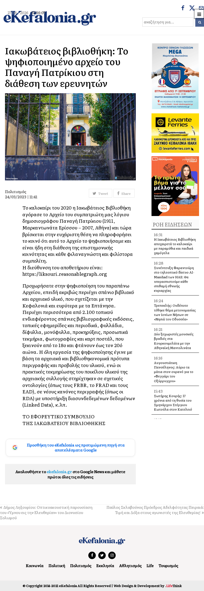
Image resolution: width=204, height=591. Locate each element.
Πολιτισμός (80, 565)
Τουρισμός (168, 565)
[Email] (201, 8)
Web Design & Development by (148, 585)
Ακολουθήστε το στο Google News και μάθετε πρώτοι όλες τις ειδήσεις (70, 474)
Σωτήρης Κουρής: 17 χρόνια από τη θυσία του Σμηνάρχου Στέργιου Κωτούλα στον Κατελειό (173, 402)
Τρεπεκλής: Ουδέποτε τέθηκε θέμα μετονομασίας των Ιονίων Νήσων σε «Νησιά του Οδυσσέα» (175, 312)
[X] (192, 8)
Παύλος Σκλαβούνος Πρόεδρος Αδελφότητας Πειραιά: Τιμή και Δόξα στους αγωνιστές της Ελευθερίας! (155, 509)
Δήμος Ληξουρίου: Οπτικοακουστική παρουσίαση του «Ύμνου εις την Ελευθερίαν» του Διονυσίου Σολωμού (46, 512)
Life (150, 565)
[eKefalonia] (50, 17)
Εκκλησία (105, 565)
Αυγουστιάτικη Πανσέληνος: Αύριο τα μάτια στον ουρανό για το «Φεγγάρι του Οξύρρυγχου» (173, 371)
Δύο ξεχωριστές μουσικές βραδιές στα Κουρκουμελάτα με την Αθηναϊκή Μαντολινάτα (174, 341)
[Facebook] (183, 8)
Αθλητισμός (130, 565)
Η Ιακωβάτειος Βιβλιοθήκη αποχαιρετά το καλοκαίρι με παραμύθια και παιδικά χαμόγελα (175, 246)
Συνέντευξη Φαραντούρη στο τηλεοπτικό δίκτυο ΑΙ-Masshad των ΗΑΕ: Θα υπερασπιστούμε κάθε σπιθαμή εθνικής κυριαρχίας (174, 279)
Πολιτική (57, 565)
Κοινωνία (35, 565)
